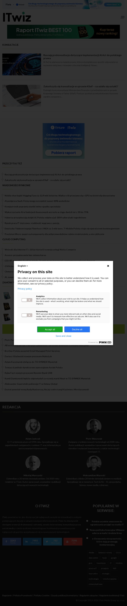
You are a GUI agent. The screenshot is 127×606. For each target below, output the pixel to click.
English (22, 265)
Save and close (63, 336)
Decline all (77, 329)
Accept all (50, 329)
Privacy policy (25, 289)
